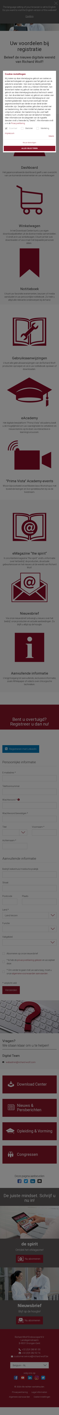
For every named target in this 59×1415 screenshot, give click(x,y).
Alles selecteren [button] (30, 148)
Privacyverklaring (18, 123)
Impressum (9, 133)
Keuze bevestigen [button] (29, 143)
